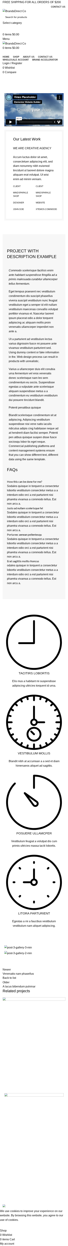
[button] (34, 109)
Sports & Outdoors (14, 1183)
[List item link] (34, 1112)
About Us (9, 1132)
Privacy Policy (12, 1150)
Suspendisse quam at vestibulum (30, 1078)
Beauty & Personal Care (17, 1171)
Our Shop (9, 1144)
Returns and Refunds (16, 1156)
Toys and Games (13, 1195)
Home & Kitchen (13, 1177)
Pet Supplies (11, 1189)
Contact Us (10, 1138)
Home (5, 86)
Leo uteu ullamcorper (24, 86)
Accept (6, 1225)
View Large (7, 1063)
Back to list (9, 977)
